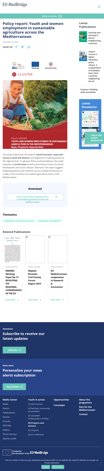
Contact (83, 414)
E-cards (6, 421)
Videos (6, 429)
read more (10, 300)
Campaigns (59, 405)
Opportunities (61, 399)
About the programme (85, 401)
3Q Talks (7, 425)
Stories (6, 416)
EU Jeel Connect (35, 404)
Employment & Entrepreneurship (19, 221)
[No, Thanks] (100, 464)
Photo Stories (10, 434)
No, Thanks (58, 467)
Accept (46, 467)
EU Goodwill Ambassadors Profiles (38, 417)
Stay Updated (12, 386)
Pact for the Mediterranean (87, 408)
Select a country (49, 16)
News (5, 404)
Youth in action (36, 399)
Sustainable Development (49, 221)
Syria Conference (36, 434)
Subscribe (12, 350)
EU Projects (33, 430)
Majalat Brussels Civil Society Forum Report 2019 (34, 277)
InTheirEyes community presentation (39, 410)
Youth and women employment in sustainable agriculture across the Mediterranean (33, 198)
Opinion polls (9, 438)
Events (6, 408)
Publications (9, 412)
